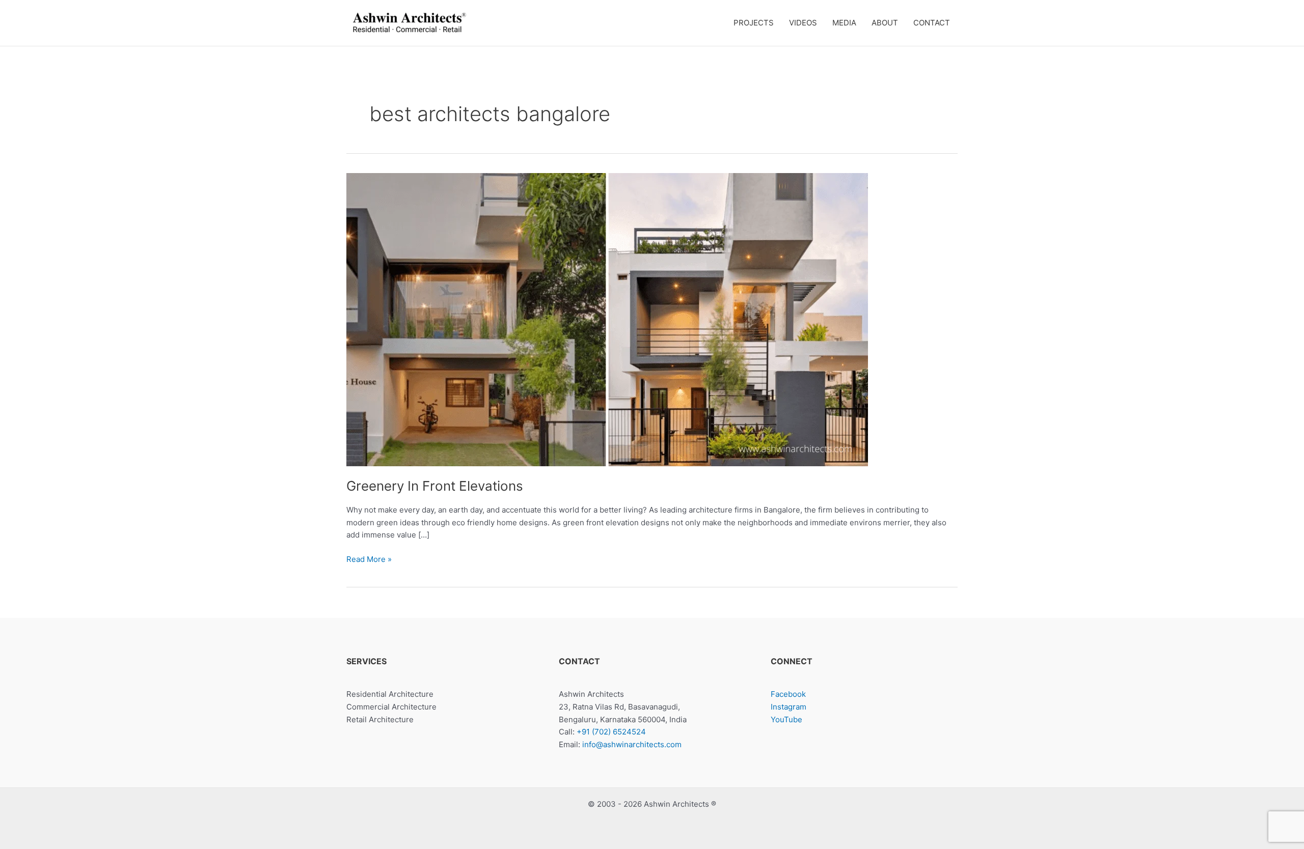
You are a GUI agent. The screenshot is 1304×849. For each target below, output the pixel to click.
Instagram (788, 707)
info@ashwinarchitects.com (632, 744)
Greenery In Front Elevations (434, 486)
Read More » (369, 560)
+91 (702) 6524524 (611, 732)
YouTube (786, 719)
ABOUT (885, 22)
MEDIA (844, 22)
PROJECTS (754, 22)
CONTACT (931, 22)
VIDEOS (803, 22)
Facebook (788, 694)
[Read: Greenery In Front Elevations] (607, 319)
